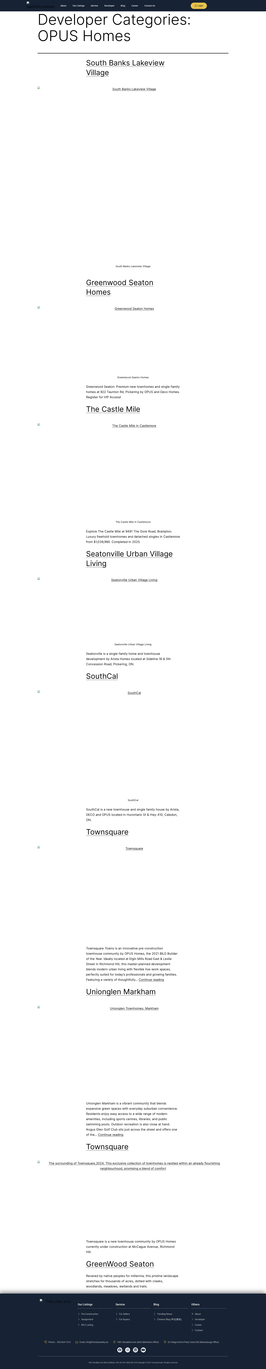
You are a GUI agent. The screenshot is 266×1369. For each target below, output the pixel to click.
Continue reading (151, 980)
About (63, 5)
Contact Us (149, 5)
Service (94, 5)
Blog (123, 5)
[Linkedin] (135, 1349)
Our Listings (79, 5)
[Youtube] (143, 1349)
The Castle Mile (113, 409)
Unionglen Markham (121, 991)
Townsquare (107, 831)
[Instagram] (127, 1349)
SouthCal (102, 676)
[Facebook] (119, 1349)
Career (134, 5)
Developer (109, 5)
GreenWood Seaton (120, 1263)
